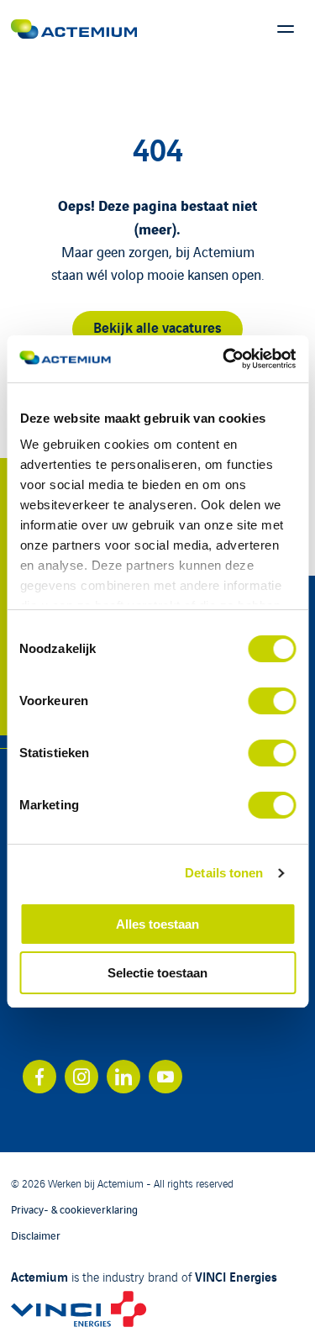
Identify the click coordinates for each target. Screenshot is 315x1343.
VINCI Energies (236, 1276)
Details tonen (224, 873)
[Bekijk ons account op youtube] (165, 1076)
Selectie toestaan (157, 973)
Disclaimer (35, 1235)
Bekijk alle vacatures (157, 326)
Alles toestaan (157, 924)
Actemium (39, 1276)
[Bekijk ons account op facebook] (39, 1076)
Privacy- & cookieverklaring (74, 1209)
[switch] (272, 700)
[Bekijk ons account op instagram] (81, 1076)
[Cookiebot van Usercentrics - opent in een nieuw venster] (224, 359)
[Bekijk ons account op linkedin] (123, 1076)
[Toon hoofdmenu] (285, 29)
